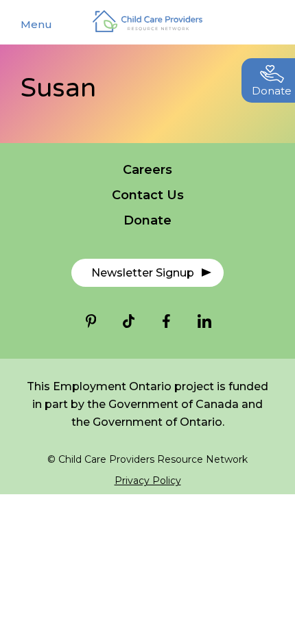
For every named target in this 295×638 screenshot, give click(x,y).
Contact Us (148, 195)
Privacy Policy (148, 480)
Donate (147, 220)
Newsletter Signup (142, 272)
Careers (147, 169)
